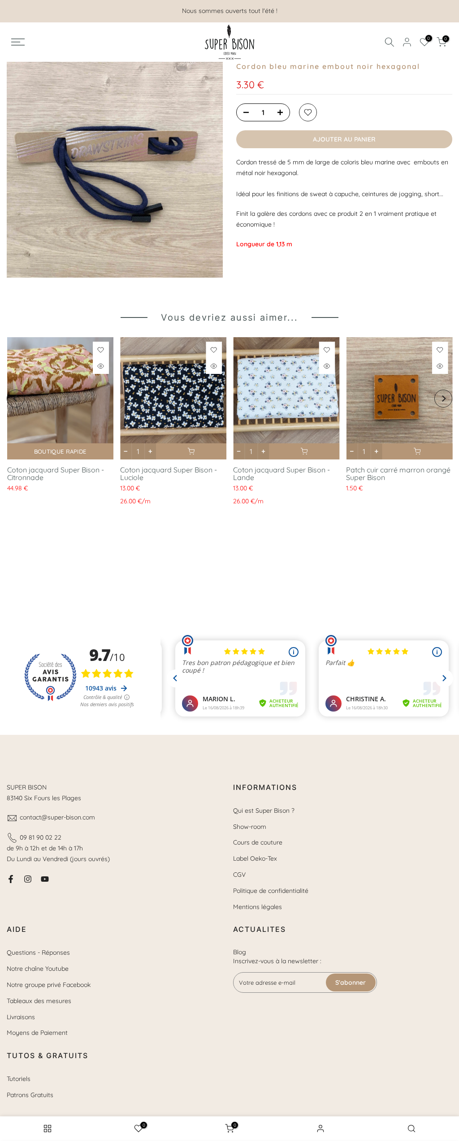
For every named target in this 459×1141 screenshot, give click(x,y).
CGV (239, 875)
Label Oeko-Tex (255, 858)
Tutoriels (18, 1079)
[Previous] (16, 399)
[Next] (443, 399)
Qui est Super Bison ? (263, 810)
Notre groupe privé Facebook (49, 985)
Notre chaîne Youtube (38, 969)
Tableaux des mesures (39, 1001)
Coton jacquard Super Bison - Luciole (168, 473)
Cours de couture (257, 842)
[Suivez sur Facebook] (11, 879)
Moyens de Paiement (37, 1033)
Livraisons (21, 1017)
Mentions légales (257, 907)
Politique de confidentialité (270, 891)
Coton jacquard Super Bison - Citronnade (55, 473)
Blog (239, 952)
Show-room (249, 827)
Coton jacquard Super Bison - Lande (281, 473)
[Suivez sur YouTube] (45, 879)
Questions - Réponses (38, 952)
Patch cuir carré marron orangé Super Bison (398, 473)
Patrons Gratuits (30, 1095)
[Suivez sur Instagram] (28, 879)
